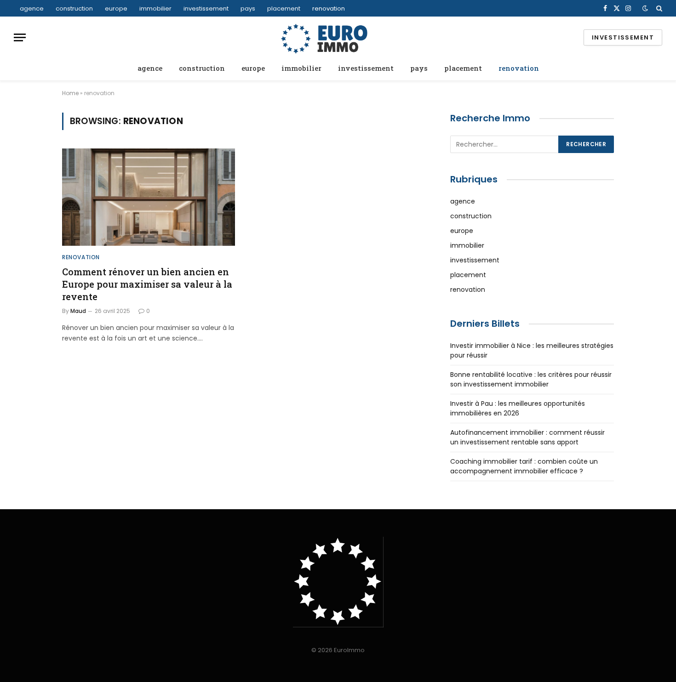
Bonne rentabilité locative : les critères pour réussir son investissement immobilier (531, 379)
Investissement (623, 37)
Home (70, 93)
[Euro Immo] (338, 37)
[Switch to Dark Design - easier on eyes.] (645, 8)
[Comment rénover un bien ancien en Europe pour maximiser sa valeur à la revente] (148, 197)
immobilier (155, 8)
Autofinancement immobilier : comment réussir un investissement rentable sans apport (527, 437)
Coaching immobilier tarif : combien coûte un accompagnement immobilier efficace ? (524, 466)
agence (32, 8)
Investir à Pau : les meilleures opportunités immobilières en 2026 (517, 408)
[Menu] (20, 37)
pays (248, 8)
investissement (206, 8)
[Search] (658, 8)
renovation (328, 8)
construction (74, 8)
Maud (78, 311)
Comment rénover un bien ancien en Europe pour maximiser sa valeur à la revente (147, 284)
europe (116, 8)
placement (283, 8)
